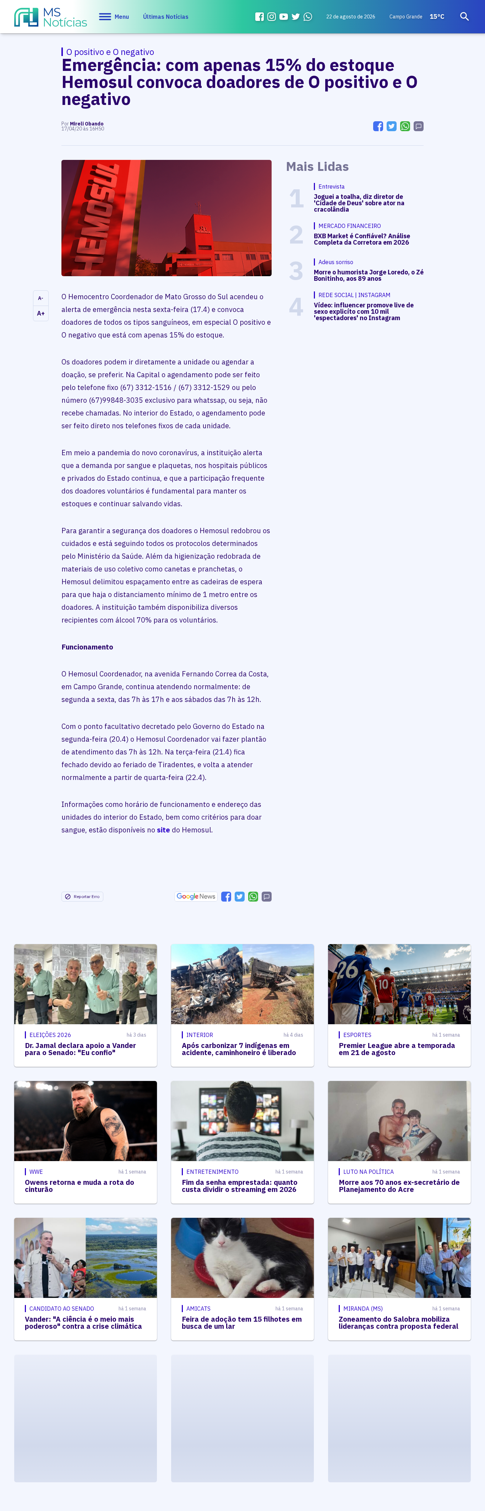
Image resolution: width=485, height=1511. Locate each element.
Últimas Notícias (166, 16)
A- (40, 298)
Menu (122, 16)
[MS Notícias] (50, 20)
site (163, 830)
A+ (41, 313)
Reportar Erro (86, 896)
